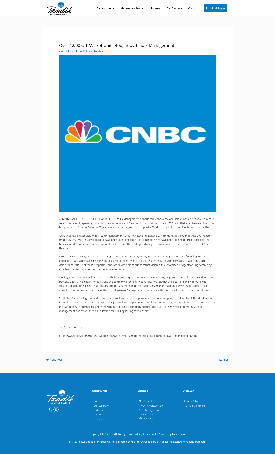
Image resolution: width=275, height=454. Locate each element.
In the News (68, 51)
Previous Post (52, 359)
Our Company (174, 8)
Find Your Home (105, 8)
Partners (155, 8)
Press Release (84, 51)
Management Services (133, 8)
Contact (192, 8)
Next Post (225, 359)
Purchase (99, 51)
